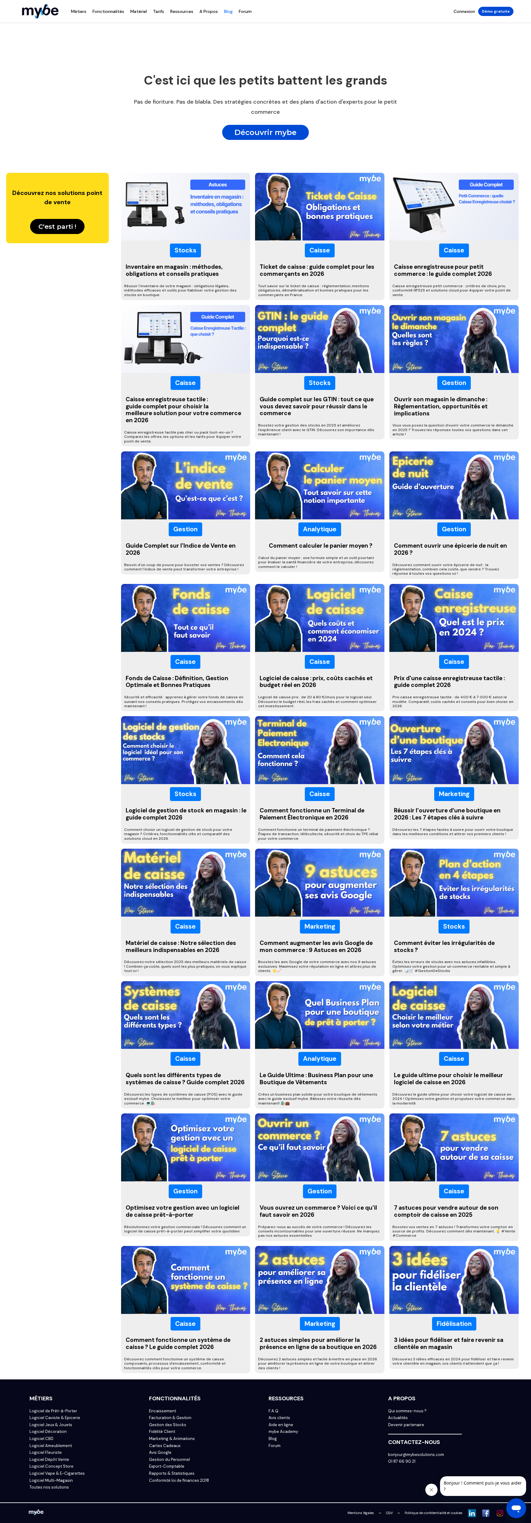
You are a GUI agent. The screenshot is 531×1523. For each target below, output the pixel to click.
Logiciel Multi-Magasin (51, 1480)
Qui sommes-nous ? (407, 1411)
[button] (78, 11)
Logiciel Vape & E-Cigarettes (57, 1473)
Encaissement (162, 1411)
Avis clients (279, 1417)
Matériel (138, 11)
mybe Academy (283, 1431)
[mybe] (36, 1513)
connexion (464, 11)
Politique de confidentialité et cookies (433, 1513)
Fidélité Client (162, 1431)
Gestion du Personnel (169, 1459)
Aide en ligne (281, 1424)
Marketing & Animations (172, 1438)
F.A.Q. (274, 1411)
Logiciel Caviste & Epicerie (55, 1417)
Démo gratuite (496, 11)
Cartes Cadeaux (164, 1445)
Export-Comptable (166, 1466)
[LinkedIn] (472, 1513)
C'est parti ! (57, 226)
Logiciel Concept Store (51, 1466)
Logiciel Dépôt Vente (49, 1459)
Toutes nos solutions (49, 1487)
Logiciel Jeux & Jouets (51, 1424)
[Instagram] (500, 1513)
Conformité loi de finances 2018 (179, 1480)
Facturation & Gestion (170, 1417)
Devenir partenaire (406, 1424)
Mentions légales (361, 1513)
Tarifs (158, 11)
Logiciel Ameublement (51, 1445)
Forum (245, 11)
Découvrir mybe (265, 132)
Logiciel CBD (41, 1438)
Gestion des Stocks (167, 1424)
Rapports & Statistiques (172, 1473)
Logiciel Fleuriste (46, 1452)
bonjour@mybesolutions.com (416, 1454)
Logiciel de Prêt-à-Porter (53, 1411)
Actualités (398, 1417)
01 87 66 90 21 (401, 1461)
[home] (40, 11)
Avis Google (160, 1452)
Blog (228, 11)
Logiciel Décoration (48, 1431)
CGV (389, 1513)
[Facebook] (485, 1513)
